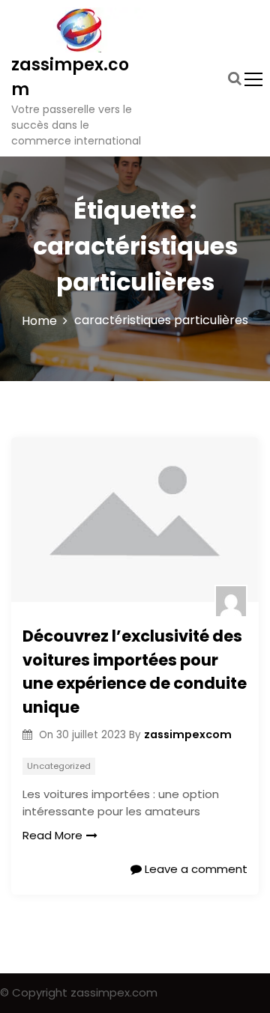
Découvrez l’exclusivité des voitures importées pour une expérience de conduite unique (134, 671)
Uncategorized (59, 766)
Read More (52, 835)
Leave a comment (195, 869)
